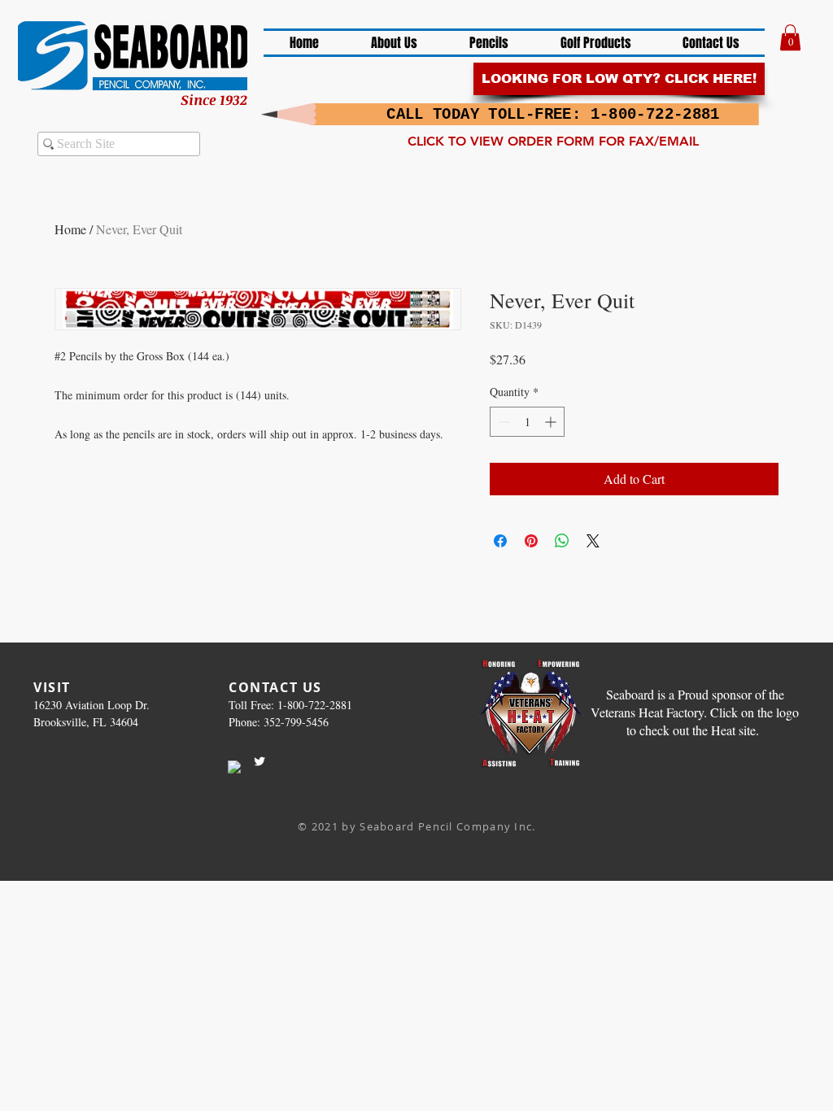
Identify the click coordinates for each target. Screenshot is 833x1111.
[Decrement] (502, 421)
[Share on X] (593, 541)
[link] (790, 37)
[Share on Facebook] (500, 541)
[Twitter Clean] (259, 761)
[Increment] (552, 421)
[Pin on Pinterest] (531, 541)
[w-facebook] (234, 766)
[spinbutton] (527, 421)
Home (70, 228)
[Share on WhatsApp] (562, 541)
